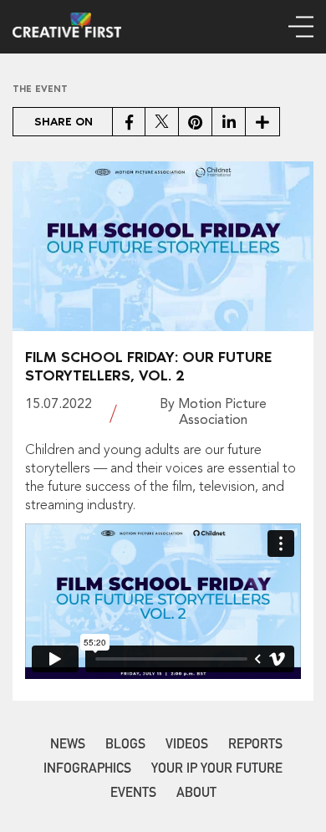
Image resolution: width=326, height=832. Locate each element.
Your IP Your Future (217, 770)
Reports (255, 746)
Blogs (125, 746)
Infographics (87, 770)
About (196, 794)
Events (133, 794)
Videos (187, 746)
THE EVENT (40, 88)
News (67, 746)
